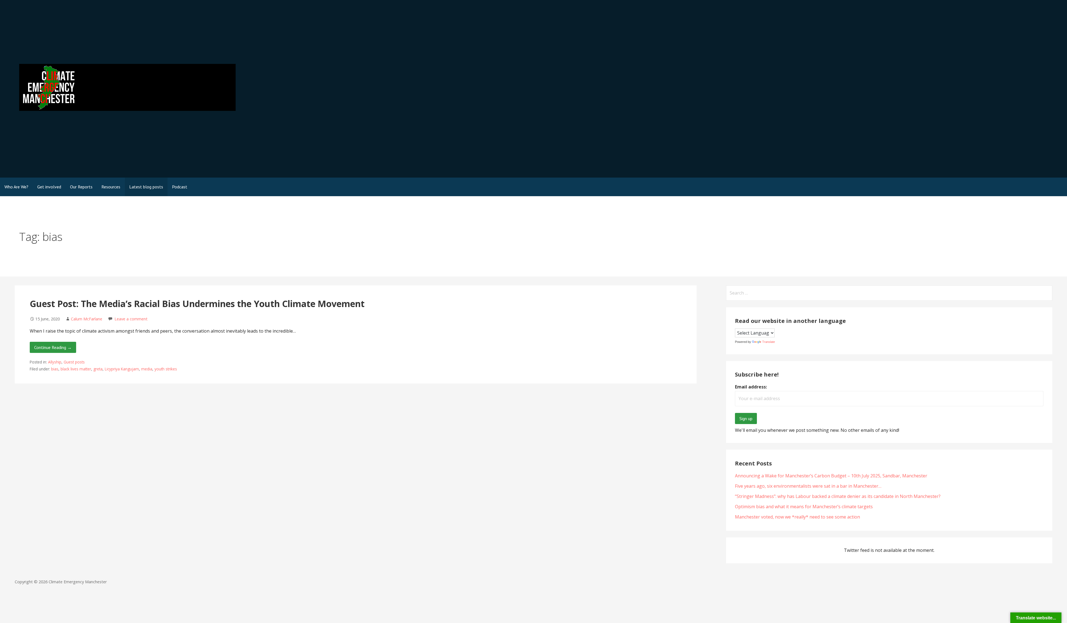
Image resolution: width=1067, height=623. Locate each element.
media (146, 369)
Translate (768, 341)
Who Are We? (16, 187)
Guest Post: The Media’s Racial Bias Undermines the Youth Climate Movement (197, 304)
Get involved (49, 187)
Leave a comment (131, 319)
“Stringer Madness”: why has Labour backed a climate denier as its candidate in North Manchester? (838, 496)
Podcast (179, 187)
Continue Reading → (53, 347)
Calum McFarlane (86, 319)
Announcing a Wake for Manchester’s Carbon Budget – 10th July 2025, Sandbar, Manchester (831, 476)
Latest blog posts (146, 187)
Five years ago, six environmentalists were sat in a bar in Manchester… (808, 486)
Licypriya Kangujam (122, 369)
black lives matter (76, 369)
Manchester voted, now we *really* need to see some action (797, 517)
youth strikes (165, 369)
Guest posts (74, 362)
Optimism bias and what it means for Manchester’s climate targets (804, 507)
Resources (110, 187)
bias (54, 369)
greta (98, 369)
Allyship (54, 362)
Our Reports (81, 187)
